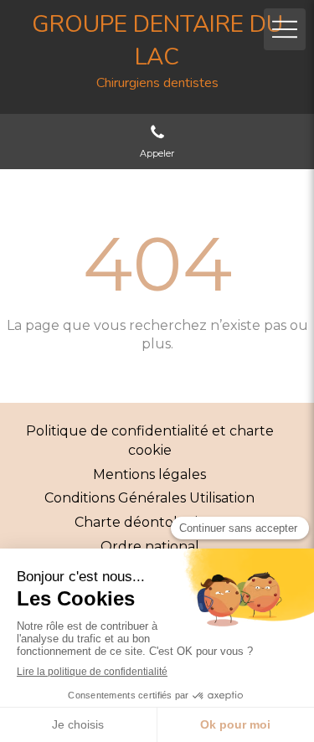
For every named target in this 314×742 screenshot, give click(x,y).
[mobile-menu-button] (285, 29)
